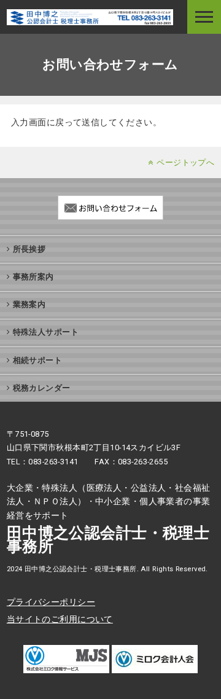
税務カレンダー (42, 387)
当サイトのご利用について (60, 619)
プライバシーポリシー (51, 602)
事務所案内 (33, 276)
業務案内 (29, 304)
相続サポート (38, 360)
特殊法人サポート (46, 332)
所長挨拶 (29, 249)
